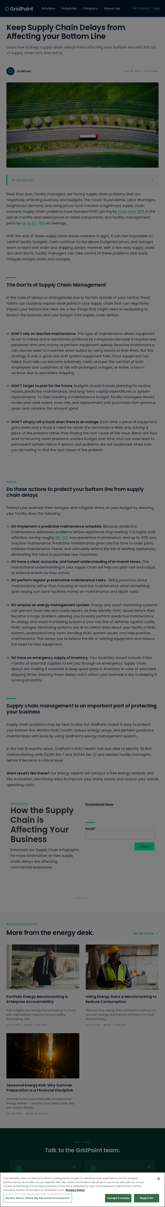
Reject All (146, 1198)
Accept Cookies (118, 1198)
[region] (82, 1189)
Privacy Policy (75, 1190)
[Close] (158, 1178)
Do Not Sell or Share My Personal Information (37, 1198)
